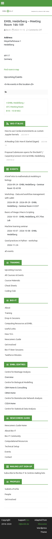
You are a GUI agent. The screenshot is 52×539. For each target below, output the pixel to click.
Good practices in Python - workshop (21, 241)
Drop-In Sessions (12, 318)
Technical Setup (12, 446)
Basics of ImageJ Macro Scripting (19, 212)
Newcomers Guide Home (16, 425)
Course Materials (12, 280)
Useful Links (10, 329)
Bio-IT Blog (16, 123)
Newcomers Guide (13, 339)
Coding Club (10, 291)
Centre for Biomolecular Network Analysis (23, 398)
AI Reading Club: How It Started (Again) (22, 141)
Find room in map (11, 69)
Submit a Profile (12, 489)
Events (8, 452)
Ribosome (42, 524)
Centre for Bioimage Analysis (18, 372)
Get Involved (10, 344)
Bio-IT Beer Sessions (14, 350)
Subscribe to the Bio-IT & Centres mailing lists (24, 473)
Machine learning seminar (16, 226)
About (7, 308)
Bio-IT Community (13, 436)
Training (8, 313)
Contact (8, 457)
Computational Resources (16, 441)
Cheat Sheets (11, 285)
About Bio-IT (10, 431)
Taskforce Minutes (13, 355)
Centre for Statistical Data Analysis (20, 409)
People (8, 494)
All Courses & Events (14, 275)
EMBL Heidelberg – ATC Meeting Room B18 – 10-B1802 (15, 107)
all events (9, 251)
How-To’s (9, 334)
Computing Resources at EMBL (18, 323)
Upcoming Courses (13, 270)
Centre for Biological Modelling (19, 382)
